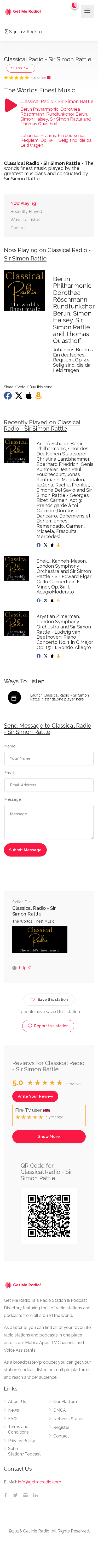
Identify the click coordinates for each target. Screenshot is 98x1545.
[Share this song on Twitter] (19, 397)
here (80, 699)
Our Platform (65, 1401)
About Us (17, 1401)
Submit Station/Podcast (24, 1451)
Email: (9, 772)
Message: (13, 799)
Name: (10, 746)
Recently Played (26, 211)
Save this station (53, 999)
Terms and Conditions (18, 1429)
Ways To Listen (25, 219)
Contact (18, 227)
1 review (39, 77)
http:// (25, 967)
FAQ (12, 1418)
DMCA (59, 1410)
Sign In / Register (25, 31)
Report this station (50, 1026)
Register (61, 1427)
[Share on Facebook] (8, 397)
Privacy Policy (21, 1440)
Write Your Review (35, 1096)
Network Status (68, 1418)
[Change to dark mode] (75, 5)
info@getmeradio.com (39, 1481)
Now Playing (23, 203)
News (13, 1410)
